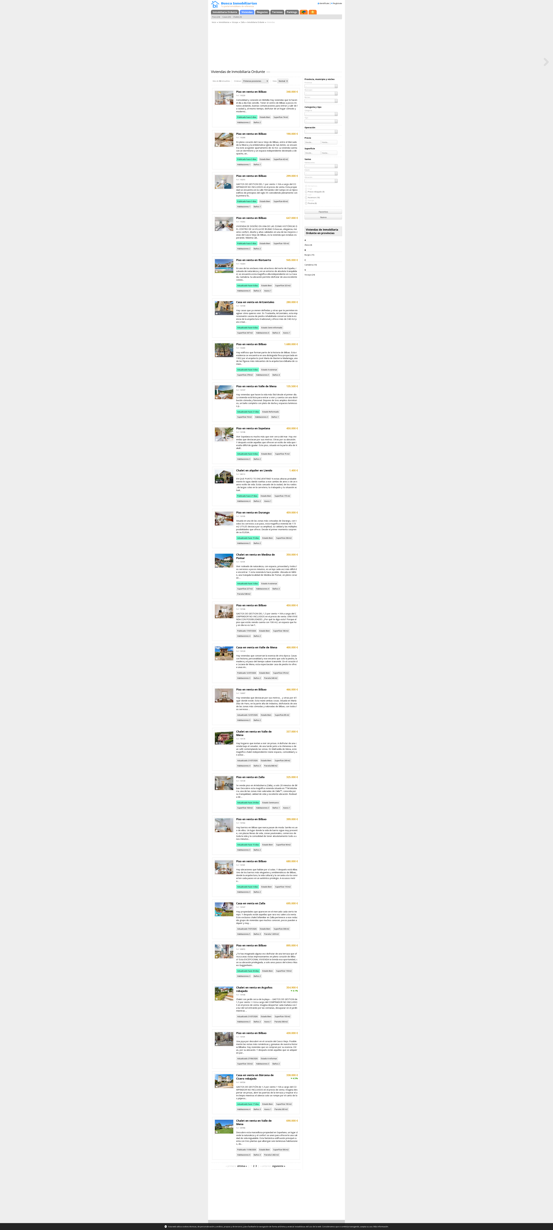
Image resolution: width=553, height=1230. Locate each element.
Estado (263, 117)
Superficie (278, 117)
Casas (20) (226, 17)
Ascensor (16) (314, 197)
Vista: (275, 81)
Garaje (311, 200)
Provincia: (308, 82)
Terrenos (277, 12)
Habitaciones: (310, 162)
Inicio (214, 22)
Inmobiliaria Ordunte (225, 12)
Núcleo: (307, 97)
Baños (256, 122)
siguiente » (278, 1166)
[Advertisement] (276, 45)
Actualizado (242, 285)
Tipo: (306, 118)
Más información (380, 1226)
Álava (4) (308, 245)
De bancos (312, 186)
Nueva (323, 217)
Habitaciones (243, 122)
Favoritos (323, 211)
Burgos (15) (309, 254)
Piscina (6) (312, 203)
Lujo (309, 194)
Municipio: (309, 90)
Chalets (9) (237, 17)
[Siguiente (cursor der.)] (546, 62)
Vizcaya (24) (310, 274)
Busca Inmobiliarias (239, 3)
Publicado (241, 117)
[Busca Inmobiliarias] (215, 7)
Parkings (292, 12)
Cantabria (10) (311, 264)
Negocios (262, 12)
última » (242, 1166)
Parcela (240, 594)
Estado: (307, 170)
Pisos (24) (216, 17)
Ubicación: (309, 177)
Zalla (243, 22)
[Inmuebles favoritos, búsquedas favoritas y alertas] (313, 12)
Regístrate (337, 3)
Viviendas (247, 12)
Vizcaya (235, 22)
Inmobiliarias (224, 22)
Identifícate (324, 3)
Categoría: (308, 110)
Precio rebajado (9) (316, 191)
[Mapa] (304, 12)
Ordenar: (238, 81)
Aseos (267, 290)
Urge (310, 188)
